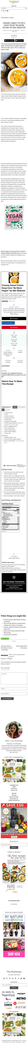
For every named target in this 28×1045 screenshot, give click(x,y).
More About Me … (14, 752)
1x (3, 409)
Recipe (11, 17)
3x (8, 409)
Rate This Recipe (5, 668)
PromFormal (14, 904)
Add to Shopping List (9, 323)
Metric (15, 407)
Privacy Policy (12, 1042)
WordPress (19, 1042)
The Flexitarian (5, 17)
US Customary (21, 407)
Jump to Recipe (10, 40)
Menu (15, 6)
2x (5, 409)
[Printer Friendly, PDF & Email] (5, 638)
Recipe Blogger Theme (16, 1040)
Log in (23, 1042)
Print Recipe (20, 40)
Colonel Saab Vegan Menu (10, 634)
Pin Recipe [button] (14, 327)
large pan (4, 370)
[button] (11, 35)
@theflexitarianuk (14, 587)
